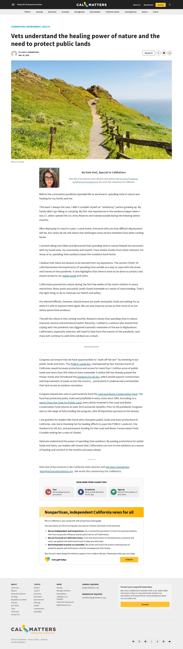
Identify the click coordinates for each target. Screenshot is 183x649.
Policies (14, 602)
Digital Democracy (64, 605)
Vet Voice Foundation (129, 179)
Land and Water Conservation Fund (117, 394)
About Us (137, 5)
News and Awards (18, 594)
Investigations (131, 12)
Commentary (18, 26)
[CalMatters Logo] (91, 4)
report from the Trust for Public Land (60, 402)
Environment (95, 12)
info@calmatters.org (90, 587)
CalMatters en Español (62, 597)
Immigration (79, 12)
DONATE (129, 559)
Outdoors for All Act (88, 376)
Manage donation (63, 590)
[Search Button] (170, 4)
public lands (69, 275)
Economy (65, 12)
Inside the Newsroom (65, 602)
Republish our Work (19, 599)
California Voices (112, 12)
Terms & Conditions (19, 639)
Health (46, 26)
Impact (145, 12)
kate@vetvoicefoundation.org (85, 182)
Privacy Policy (33, 639)
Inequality (38, 611)
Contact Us (15, 614)
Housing (39, 12)
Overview (15, 587)
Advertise (15, 611)
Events (155, 12)
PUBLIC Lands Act (80, 363)
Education (52, 12)
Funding (14, 596)
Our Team (15, 605)
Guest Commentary (30, 52)
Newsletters (148, 5)
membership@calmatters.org (94, 597)
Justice (37, 590)
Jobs (13, 608)
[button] (13, 4)
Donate (161, 5)
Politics (28, 12)
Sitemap (44, 639)
